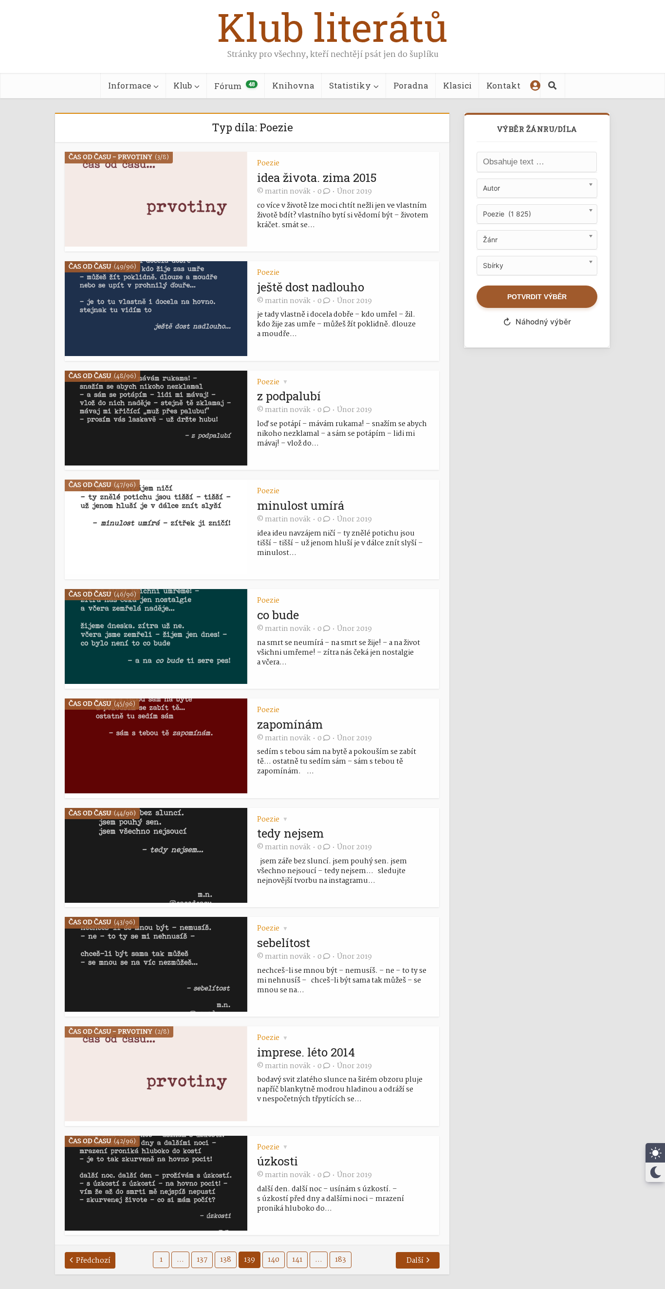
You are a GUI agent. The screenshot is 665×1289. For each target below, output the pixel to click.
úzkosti (277, 1161)
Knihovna (293, 85)
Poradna (410, 85)
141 (297, 1260)
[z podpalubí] (156, 463)
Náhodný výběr (537, 322)
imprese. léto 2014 (306, 1052)
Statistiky (350, 85)
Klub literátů (332, 26)
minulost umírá (300, 505)
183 (340, 1260)
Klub (182, 85)
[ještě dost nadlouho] (156, 354)
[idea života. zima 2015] (156, 244)
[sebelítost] (156, 1010)
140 (273, 1260)
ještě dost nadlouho (310, 287)
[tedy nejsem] (156, 901)
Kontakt (503, 85)
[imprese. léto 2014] (156, 1119)
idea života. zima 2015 (317, 177)
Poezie (268, 163)
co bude (278, 615)
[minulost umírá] (156, 572)
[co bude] (156, 682)
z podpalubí (289, 396)
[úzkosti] (156, 1228)
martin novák (288, 191)
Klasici (457, 85)
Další (415, 1261)
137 (202, 1260)
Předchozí (93, 1261)
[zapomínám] (156, 791)
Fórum (234, 85)
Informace (129, 85)
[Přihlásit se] (535, 85)
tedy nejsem (290, 833)
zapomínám (290, 724)
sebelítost (283, 942)
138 (225, 1260)
